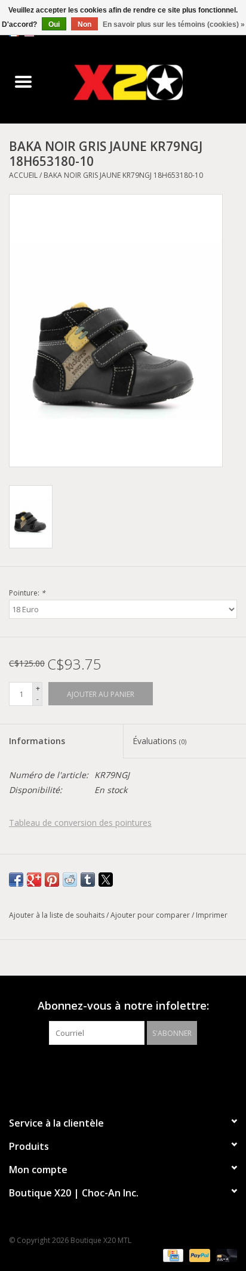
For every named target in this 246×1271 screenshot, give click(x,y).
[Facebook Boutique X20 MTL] (112, 1069)
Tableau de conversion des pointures (80, 822)
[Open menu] (23, 81)
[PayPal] (198, 1255)
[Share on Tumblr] (88, 879)
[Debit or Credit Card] (224, 1255)
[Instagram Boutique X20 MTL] (133, 1069)
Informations (37, 740)
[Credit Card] (172, 1255)
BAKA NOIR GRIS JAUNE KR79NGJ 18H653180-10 (123, 175)
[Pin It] (52, 879)
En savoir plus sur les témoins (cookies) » (174, 24)
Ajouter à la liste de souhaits (57, 915)
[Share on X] (106, 879)
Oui (54, 24)
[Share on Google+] (34, 879)
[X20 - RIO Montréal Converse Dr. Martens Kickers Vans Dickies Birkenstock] (146, 82)
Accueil (23, 175)
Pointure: (27, 593)
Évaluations (159, 740)
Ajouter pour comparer (151, 915)
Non (84, 24)
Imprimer (211, 915)
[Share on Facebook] (16, 879)
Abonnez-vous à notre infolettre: (123, 1005)
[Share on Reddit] (70, 879)
